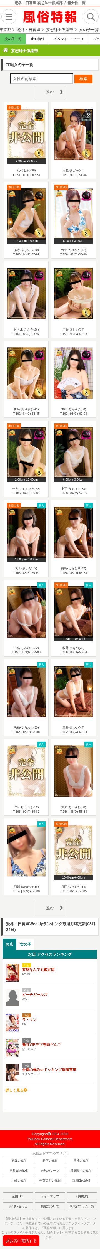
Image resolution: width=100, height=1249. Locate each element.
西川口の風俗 (81, 1180)
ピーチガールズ (35, 994)
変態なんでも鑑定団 (38, 969)
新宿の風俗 (50, 1160)
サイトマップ (50, 1196)
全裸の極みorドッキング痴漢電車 (49, 1070)
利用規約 (82, 1196)
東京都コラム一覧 (82, 1206)
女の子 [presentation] (25, 944)
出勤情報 (37, 39)
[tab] (9, 944)
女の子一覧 (13, 39)
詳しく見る (15, 1090)
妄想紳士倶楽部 (24, 50)
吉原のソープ (50, 1170)
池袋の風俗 (19, 1160)
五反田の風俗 (19, 1170)
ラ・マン (29, 1019)
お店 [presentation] (9, 944)
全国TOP (18, 1196)
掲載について (50, 1206)
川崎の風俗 (19, 1180)
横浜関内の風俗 (81, 1170)
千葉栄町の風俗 (50, 1180)
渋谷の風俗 (81, 1160)
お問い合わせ (18, 1206)
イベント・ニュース (68, 39)
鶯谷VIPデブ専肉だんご (41, 1045)
